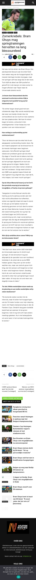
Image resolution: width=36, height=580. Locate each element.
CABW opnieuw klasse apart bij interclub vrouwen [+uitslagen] (9, 389)
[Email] (24, 57)
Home (3, 7)
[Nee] (33, 573)
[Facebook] (10, 57)
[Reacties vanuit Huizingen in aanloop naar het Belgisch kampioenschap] (7, 419)
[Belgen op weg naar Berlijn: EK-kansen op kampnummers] (7, 469)
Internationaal (6, 472)
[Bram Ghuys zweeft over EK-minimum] (7, 489)
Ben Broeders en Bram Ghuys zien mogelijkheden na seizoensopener (23, 440)
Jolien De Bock (9, 54)
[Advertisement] (18, 343)
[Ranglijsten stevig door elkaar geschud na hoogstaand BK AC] (7, 409)
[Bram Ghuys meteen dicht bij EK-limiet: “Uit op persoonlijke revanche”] (7, 450)
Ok (18, 577)
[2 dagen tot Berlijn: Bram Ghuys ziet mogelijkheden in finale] (7, 479)
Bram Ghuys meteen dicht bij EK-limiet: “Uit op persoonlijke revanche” (23, 450)
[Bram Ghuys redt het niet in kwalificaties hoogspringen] (7, 460)
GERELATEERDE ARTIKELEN (12, 398)
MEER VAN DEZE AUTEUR (11, 401)
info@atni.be (27, 556)
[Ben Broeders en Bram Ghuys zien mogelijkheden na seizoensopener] (7, 440)
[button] (3, 2)
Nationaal (16, 7)
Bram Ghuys (11, 366)
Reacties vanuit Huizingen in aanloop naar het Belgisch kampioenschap (23, 419)
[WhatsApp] (20, 57)
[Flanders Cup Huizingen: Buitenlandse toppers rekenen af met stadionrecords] (7, 428)
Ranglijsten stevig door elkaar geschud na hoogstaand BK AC (22, 409)
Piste (15, 32)
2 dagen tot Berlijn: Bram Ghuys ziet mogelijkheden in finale (23, 479)
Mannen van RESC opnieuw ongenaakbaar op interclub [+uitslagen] (26, 389)
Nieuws (9, 7)
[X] (15, 57)
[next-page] (6, 508)
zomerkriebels (20, 366)
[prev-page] (3, 508)
